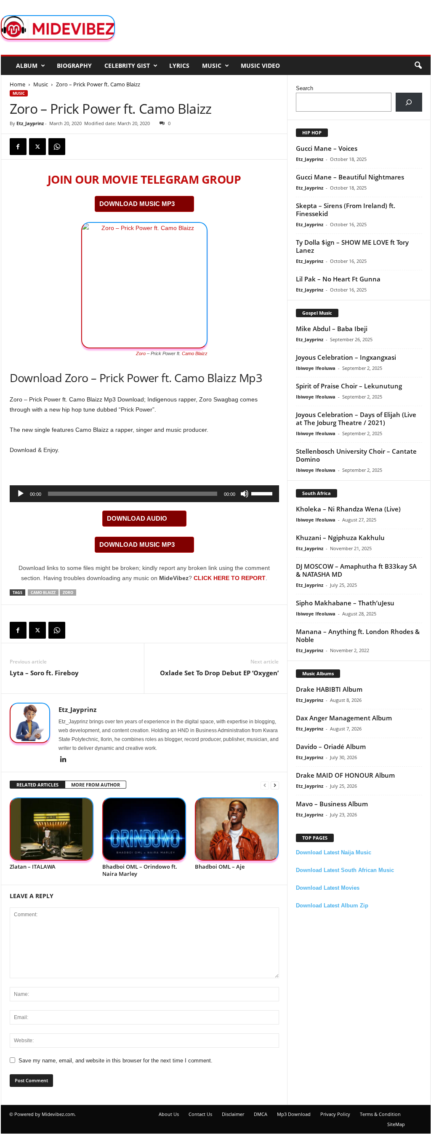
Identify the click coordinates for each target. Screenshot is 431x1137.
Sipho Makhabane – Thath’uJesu (345, 603)
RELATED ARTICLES (37, 784)
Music (211, 66)
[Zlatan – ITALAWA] (52, 829)
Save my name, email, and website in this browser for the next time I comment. (116, 1060)
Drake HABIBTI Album (329, 689)
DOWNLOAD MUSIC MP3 (137, 203)
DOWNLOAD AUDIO (137, 518)
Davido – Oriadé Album (331, 746)
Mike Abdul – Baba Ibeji (331, 328)
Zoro (141, 353)
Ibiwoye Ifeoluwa (315, 368)
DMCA (260, 1114)
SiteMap (396, 1124)
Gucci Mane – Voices (326, 148)
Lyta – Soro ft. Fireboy (44, 673)
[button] (418, 65)
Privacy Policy (335, 1114)
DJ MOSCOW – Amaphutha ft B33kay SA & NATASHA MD (356, 570)
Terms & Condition (380, 1114)
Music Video (260, 66)
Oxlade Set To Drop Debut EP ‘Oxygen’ (219, 673)
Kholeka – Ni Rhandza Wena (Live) (348, 509)
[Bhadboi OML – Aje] (237, 829)
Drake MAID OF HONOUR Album (345, 775)
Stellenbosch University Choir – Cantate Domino (356, 455)
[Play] (20, 494)
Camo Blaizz (195, 353)
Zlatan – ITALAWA (33, 866)
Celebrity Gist (127, 66)
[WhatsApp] (56, 146)
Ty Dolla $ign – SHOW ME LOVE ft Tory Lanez (352, 246)
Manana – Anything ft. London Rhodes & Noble (358, 635)
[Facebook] (18, 146)
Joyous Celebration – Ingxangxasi (346, 357)
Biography (74, 66)
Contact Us (200, 1114)
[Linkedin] (64, 760)
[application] (144, 493)
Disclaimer (233, 1114)
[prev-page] (265, 785)
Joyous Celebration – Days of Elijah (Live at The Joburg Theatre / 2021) (356, 418)
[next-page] (275, 785)
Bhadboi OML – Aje (220, 866)
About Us (169, 1114)
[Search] (409, 102)
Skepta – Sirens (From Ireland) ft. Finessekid (345, 209)
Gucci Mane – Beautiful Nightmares (350, 177)
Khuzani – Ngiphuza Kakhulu (340, 537)
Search (304, 88)
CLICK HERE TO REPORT (230, 578)
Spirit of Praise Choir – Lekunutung (349, 386)
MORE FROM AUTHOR (95, 784)
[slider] (263, 492)
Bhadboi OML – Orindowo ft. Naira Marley (139, 870)
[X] (37, 146)
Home (17, 84)
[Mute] (244, 494)
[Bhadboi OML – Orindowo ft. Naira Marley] (144, 829)
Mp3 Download (294, 1114)
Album (26, 66)
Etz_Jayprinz (30, 123)
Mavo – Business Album (332, 804)
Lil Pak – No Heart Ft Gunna (338, 279)
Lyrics (179, 66)
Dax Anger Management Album (344, 718)
